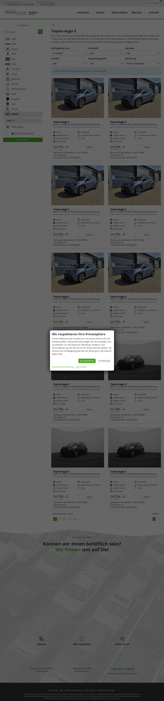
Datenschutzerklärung (63, 366)
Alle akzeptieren (87, 361)
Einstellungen (104, 361)
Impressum (81, 366)
